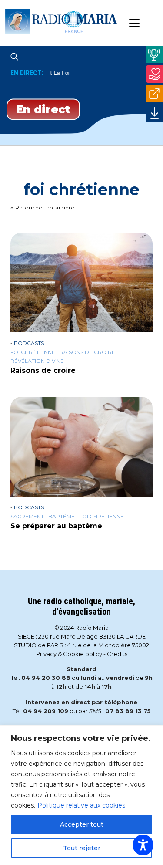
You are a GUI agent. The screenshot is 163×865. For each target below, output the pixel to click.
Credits (117, 653)
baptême (61, 517)
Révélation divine (37, 361)
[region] (81, 795)
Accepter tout (81, 824)
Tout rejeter (81, 848)
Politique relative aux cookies (81, 805)
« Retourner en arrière (42, 207)
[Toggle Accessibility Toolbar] (143, 845)
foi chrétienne (32, 352)
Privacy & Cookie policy (69, 653)
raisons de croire (87, 352)
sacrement (27, 517)
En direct (43, 108)
